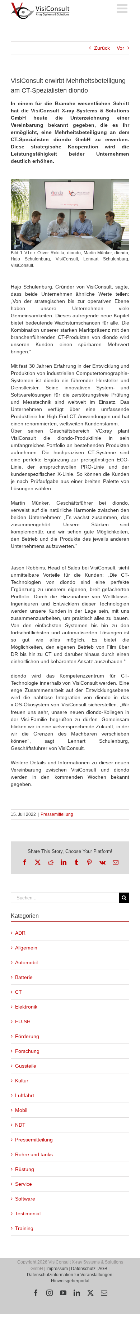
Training (24, 1228)
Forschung (27, 1051)
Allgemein (26, 948)
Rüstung (24, 1169)
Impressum (57, 1268)
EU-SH (23, 1021)
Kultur (21, 1080)
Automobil (26, 962)
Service (23, 1184)
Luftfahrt (24, 1095)
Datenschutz (83, 1268)
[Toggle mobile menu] (123, 8)
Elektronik (26, 1007)
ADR (20, 933)
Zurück (102, 48)
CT (18, 992)
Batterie (24, 977)
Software (25, 1199)
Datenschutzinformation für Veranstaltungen (69, 1274)
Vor (120, 48)
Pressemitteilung (57, 814)
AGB (102, 1268)
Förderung (27, 1036)
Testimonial (28, 1213)
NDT (20, 1125)
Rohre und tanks (34, 1154)
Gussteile (25, 1066)
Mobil (21, 1110)
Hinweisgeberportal (70, 1280)
